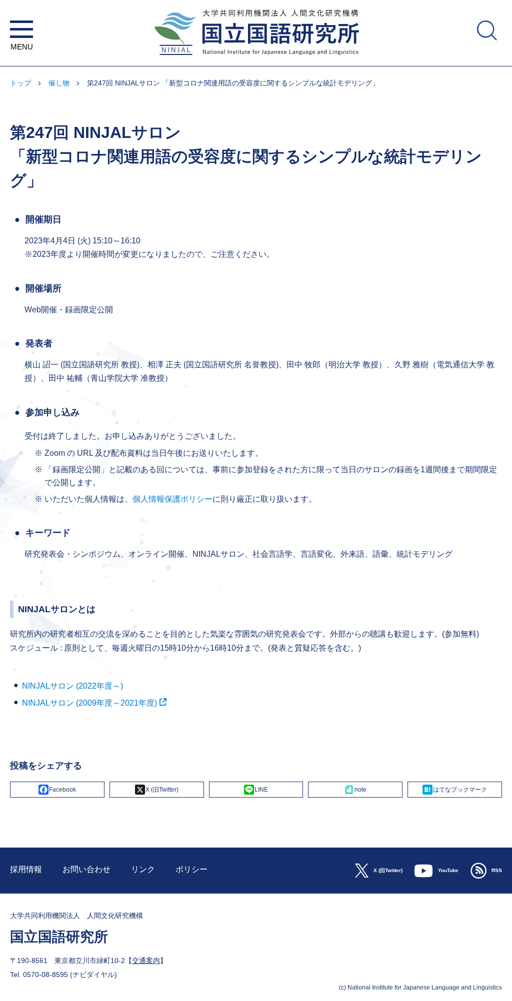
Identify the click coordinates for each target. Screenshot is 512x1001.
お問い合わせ (86, 869)
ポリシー (192, 869)
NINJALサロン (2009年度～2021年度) (89, 703)
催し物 (59, 83)
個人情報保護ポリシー (172, 499)
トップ (20, 83)
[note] (355, 790)
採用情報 (26, 869)
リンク (143, 869)
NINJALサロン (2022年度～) (72, 686)
